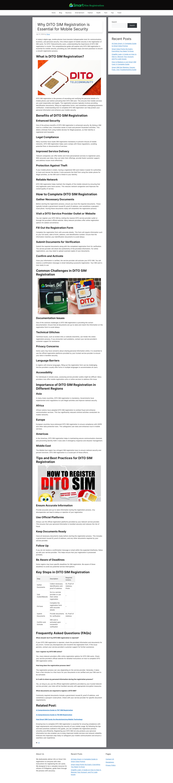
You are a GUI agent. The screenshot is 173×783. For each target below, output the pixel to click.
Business (68, 13)
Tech (105, 13)
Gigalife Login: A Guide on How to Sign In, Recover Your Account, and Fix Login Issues (124, 56)
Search (114, 22)
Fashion (90, 13)
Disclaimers (110, 762)
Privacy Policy (111, 765)
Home (54, 13)
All (39, 742)
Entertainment (79, 13)
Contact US (110, 759)
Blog (60, 13)
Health (98, 13)
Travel (119, 13)
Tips (112, 13)
